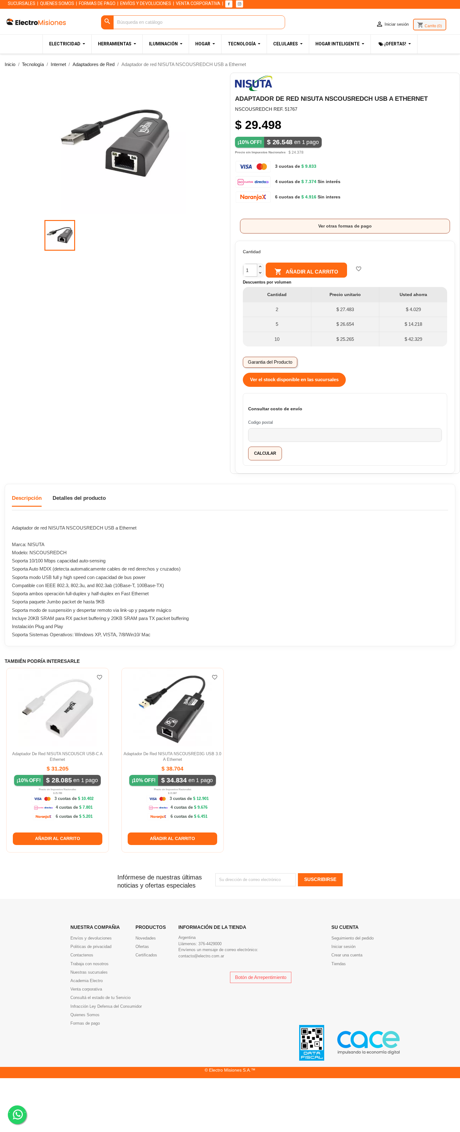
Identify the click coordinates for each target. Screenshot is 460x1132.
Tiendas (338, 963)
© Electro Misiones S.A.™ (230, 1070)
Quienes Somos (85, 1014)
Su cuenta (345, 927)
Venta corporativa (86, 989)
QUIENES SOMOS (57, 3)
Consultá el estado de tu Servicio (100, 997)
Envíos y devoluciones (91, 938)
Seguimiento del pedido (352, 938)
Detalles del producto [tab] (79, 498)
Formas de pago (85, 1023)
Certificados (146, 955)
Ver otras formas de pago (345, 225)
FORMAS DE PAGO (97, 3)
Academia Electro (86, 980)
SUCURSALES (21, 3)
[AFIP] (311, 1042)
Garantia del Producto (270, 362)
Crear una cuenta (346, 955)
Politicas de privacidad (90, 946)
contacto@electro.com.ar (201, 956)
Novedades (145, 938)
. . (17, 1111)
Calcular (265, 453)
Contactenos (81, 955)
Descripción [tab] (27, 498)
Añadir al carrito (306, 271)
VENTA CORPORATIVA (198, 3)
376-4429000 (210, 943)
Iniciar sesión (343, 946)
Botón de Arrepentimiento (260, 977)
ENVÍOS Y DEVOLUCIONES (145, 3)
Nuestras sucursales (89, 972)
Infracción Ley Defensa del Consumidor (106, 1006)
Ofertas (142, 946)
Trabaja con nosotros (89, 963)
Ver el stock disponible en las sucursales (294, 379)
